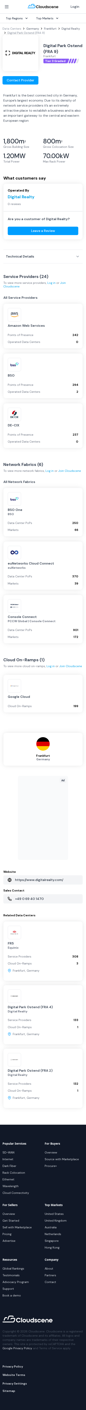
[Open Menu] (7, 7)
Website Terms (14, 1375)
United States (54, 1214)
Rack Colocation (14, 1173)
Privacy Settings (15, 1383)
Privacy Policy (13, 1366)
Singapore (52, 1241)
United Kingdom (56, 1220)
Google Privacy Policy (17, 1348)
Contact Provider (20, 80)
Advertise (9, 1241)
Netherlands (53, 1234)
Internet (8, 1159)
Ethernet (8, 1179)
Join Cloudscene (69, 471)
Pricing (7, 1234)
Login (75, 6)
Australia (51, 1227)
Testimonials (11, 1275)
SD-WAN (8, 1152)
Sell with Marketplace (17, 1227)
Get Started (11, 1220)
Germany (32, 28)
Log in (51, 283)
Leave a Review (43, 231)
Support (8, 1289)
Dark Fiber (9, 1166)
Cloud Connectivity (16, 1193)
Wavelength (11, 1186)
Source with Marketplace (62, 1159)
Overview (51, 1152)
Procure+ (51, 1166)
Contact (50, 1282)
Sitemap (9, 1391)
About (49, 1268)
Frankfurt (50, 28)
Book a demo (12, 1295)
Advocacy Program (16, 1282)
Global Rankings (13, 1268)
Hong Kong (52, 1247)
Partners (50, 1275)
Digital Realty (71, 28)
